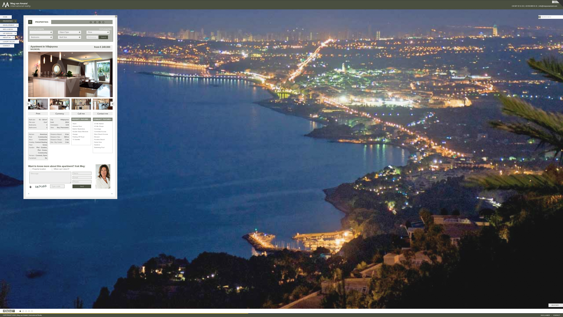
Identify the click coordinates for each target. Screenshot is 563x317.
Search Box (546, 17)
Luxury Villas (9, 41)
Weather (555, 305)
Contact (6, 46)
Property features (80, 119)
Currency (59, 113)
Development (10, 25)
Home (5, 17)
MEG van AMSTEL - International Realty (25, 2)
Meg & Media (8, 29)
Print (38, 113)
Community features (102, 119)
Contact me (102, 113)
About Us (8, 38)
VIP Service (9, 34)
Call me (81, 113)
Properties (9, 21)
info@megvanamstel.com (548, 6)
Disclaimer (545, 315)
